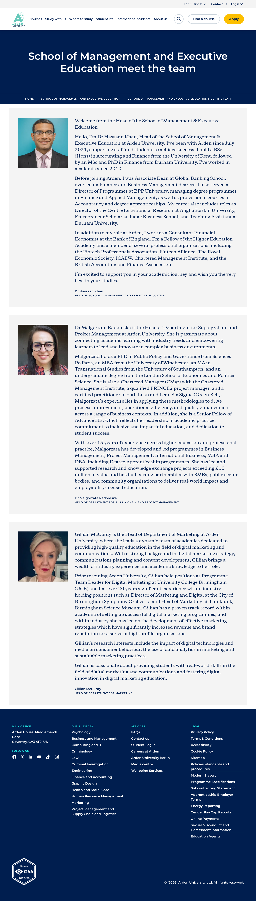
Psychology (81, 732)
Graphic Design (84, 783)
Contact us (219, 4)
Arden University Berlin (150, 758)
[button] (195, 4)
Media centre (142, 764)
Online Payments (205, 819)
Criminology (82, 751)
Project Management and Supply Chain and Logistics (94, 811)
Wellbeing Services (147, 771)
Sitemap (198, 758)
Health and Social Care (90, 790)
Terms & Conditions (207, 738)
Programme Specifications (213, 782)
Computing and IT (87, 745)
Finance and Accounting (92, 777)
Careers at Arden (145, 751)
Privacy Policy (202, 732)
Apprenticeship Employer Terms (212, 797)
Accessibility (201, 745)
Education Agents (205, 836)
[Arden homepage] (18, 18)
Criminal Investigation (90, 764)
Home (29, 98)
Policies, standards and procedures (210, 766)
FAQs (135, 732)
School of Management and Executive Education (81, 98)
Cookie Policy (202, 751)
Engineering (82, 771)
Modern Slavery (203, 775)
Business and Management (94, 738)
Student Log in (143, 745)
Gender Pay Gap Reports (211, 812)
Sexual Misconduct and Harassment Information (211, 827)
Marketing (80, 803)
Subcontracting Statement (213, 788)
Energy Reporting (205, 806)
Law (75, 758)
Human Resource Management (97, 796)
